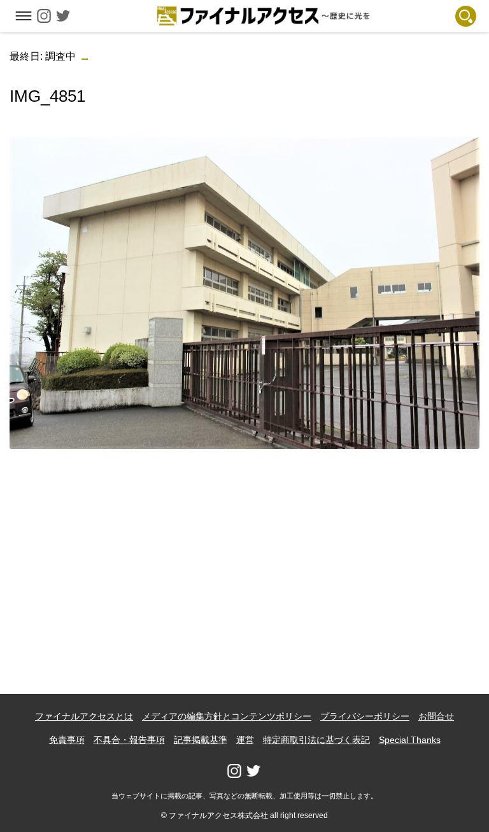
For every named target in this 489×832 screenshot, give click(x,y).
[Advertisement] (244, 548)
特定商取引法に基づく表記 (316, 740)
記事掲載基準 (200, 740)
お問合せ (436, 716)
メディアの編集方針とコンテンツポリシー (226, 716)
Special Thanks (410, 740)
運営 (245, 740)
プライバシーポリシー (364, 716)
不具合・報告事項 (129, 740)
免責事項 (67, 740)
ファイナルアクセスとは (84, 716)
